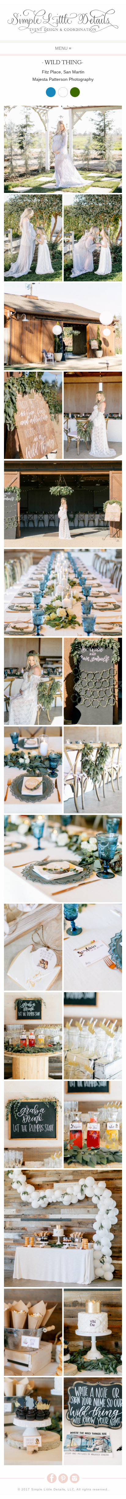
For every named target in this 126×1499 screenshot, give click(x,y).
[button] (63, 48)
